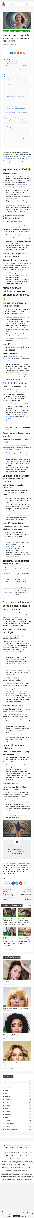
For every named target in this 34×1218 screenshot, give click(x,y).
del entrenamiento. (15, 711)
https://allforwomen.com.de (23, 1161)
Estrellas (7, 1096)
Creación (6, 586)
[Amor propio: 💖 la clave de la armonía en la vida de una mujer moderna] (24, 931)
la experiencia (21, 184)
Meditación (9, 453)
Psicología (13, 31)
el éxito (9, 617)
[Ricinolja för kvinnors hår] (17, 970)
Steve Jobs (21, 375)
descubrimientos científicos (16, 356)
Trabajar (7, 1120)
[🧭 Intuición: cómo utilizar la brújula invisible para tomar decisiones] (24, 912)
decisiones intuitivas (18, 225)
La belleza (8, 1102)
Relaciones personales (13, 765)
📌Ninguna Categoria (23, 31)
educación (18, 705)
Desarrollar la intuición (9, 445)
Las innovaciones (8, 683)
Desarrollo (8, 1087)
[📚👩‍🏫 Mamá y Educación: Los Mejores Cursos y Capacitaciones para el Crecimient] (9, 931)
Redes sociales (10, 695)
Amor (6, 1081)
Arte (7, 540)
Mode (4, 1032)
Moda (6, 1108)
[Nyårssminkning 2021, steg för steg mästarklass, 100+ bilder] (17, 1023)
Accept (16, 1216)
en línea (28, 697)
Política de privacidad (26, 1179)
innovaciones (6, 358)
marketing (9, 419)
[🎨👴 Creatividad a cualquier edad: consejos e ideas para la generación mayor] (9, 912)
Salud (6, 1117)
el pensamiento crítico (9, 723)
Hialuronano (8, 1099)
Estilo (6, 1093)
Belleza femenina (10, 1084)
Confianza (9, 239)
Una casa (7, 1126)
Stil (4, 979)
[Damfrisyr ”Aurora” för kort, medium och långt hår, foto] (17, 997)
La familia (6, 31)
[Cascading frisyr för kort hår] (17, 1051)
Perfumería (8, 1111)
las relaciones (23, 769)
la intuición (27, 161)
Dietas (7, 1090)
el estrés (11, 801)
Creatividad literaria (12, 546)
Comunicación (8, 592)
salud (16, 783)
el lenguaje (21, 275)
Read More (24, 1216)
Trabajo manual (9, 1123)
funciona (8, 192)
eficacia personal (20, 621)
